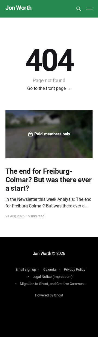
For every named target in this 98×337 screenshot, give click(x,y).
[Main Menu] (89, 9)
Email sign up (26, 269)
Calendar (50, 269)
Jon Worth (18, 8)
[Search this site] (78, 8)
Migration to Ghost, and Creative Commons (52, 284)
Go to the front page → (49, 88)
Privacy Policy (74, 269)
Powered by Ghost (49, 295)
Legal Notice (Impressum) (52, 277)
